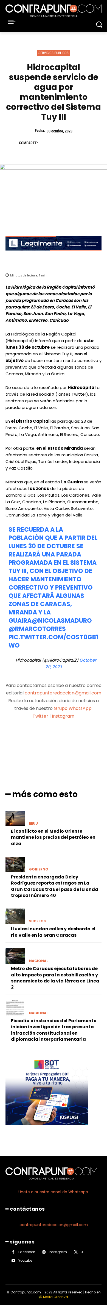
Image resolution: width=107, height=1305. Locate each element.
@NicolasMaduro (62, 620)
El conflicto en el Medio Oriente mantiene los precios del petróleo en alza (53, 837)
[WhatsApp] (82, 142)
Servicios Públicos (53, 53)
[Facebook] (44, 142)
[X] (57, 142)
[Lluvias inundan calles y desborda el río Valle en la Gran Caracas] (15, 916)
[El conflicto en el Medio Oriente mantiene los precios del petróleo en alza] (15, 818)
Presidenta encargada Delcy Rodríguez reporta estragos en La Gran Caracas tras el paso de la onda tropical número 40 (54, 886)
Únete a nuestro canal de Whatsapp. (53, 1192)
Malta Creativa (55, 1297)
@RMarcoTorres (37, 629)
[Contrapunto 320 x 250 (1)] (46, 1129)
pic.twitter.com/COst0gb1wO (53, 641)
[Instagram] (43, 1252)
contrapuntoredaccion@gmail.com (63, 693)
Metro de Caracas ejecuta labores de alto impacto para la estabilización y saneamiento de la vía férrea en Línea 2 (55, 977)
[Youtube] (13, 1260)
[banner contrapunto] (53, 254)
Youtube (25, 1260)
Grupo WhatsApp (73, 708)
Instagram (63, 716)
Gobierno (38, 869)
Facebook (26, 1252)
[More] (82, 737)
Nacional (38, 961)
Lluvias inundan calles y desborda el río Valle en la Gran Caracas (53, 932)
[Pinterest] (69, 142)
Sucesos (37, 921)
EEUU (33, 823)
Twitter (40, 716)
